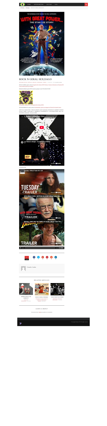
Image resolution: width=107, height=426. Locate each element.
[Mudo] (59, 248)
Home (29, 4)
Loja (56, 4)
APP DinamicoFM (38, 4)
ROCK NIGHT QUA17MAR (57, 297)
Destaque (21, 82)
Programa (39, 82)
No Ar (25, 82)
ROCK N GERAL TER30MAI (41, 297)
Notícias (30, 82)
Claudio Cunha (58, 82)
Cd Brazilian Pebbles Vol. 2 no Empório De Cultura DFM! (31, 105)
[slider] (62, 248)
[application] (41, 248)
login (40, 312)
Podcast (35, 82)
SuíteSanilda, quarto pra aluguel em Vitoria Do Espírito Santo (48, 107)
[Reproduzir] (20, 248)
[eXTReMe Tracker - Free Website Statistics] (20, 323)
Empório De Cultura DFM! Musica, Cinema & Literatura (45, 84)
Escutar (49, 4)
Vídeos (44, 82)
